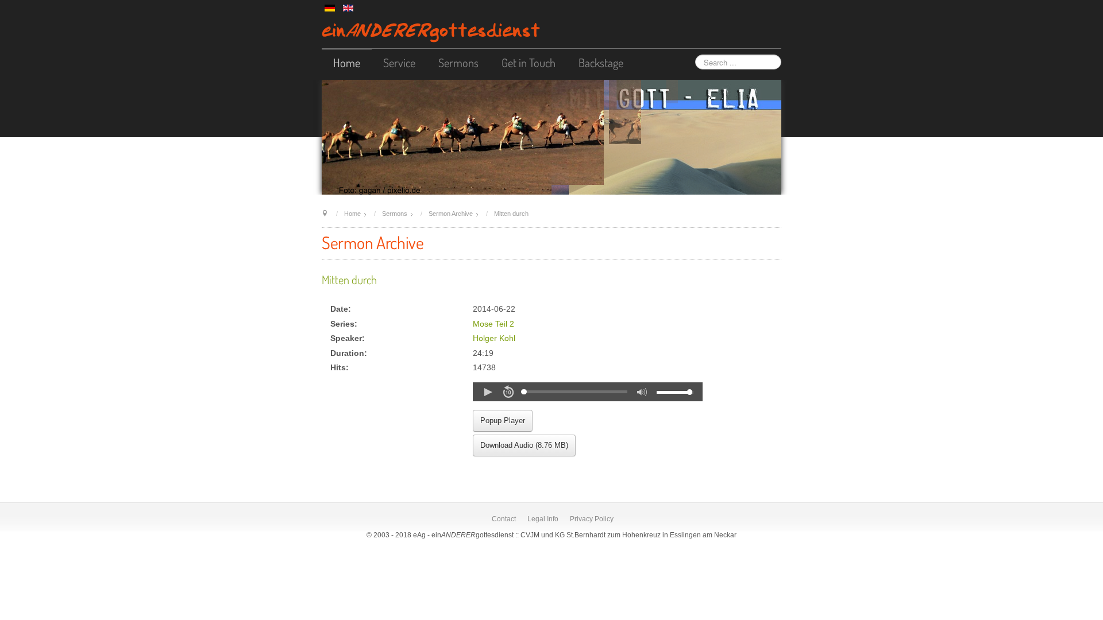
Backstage (601, 62)
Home (346, 62)
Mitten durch (349, 279)
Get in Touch (529, 62)
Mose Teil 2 (493, 324)
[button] (487, 392)
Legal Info (542, 519)
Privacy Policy (592, 519)
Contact (504, 519)
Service (399, 62)
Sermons (458, 62)
